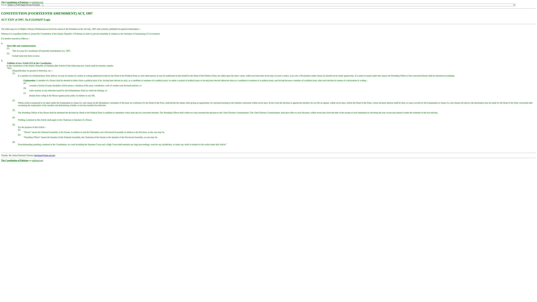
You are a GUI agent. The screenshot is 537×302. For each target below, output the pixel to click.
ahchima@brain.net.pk (45, 155)
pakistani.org (37, 2)
